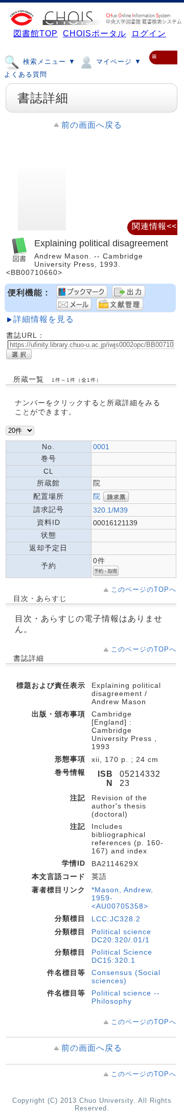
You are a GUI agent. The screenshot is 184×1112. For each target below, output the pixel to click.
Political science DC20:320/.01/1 (121, 936)
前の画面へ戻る (91, 125)
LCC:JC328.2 (116, 919)
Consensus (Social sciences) (125, 976)
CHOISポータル (94, 33)
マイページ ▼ (118, 61)
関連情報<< (154, 226)
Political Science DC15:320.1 (121, 956)
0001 (101, 447)
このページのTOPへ (143, 589)
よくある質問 (25, 74)
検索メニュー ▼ (48, 61)
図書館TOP (35, 33)
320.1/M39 (110, 510)
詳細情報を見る (43, 319)
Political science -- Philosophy (125, 997)
